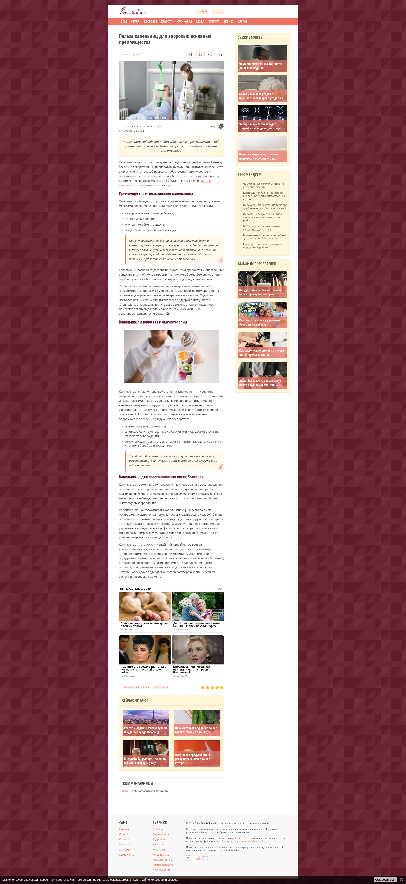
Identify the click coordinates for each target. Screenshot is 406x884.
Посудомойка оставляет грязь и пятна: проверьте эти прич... (260, 292)
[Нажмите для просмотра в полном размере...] (171, 357)
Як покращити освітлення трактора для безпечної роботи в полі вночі (265, 206)
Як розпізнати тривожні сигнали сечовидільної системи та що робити (263, 217)
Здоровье (159, 839)
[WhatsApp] (210, 54)
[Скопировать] (220, 54)
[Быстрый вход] (286, 11)
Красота (158, 844)
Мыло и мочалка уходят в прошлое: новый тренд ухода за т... (262, 96)
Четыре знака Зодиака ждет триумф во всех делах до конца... (261, 126)
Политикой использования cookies (154, 879)
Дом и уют (159, 829)
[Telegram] (191, 54)
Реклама (124, 844)
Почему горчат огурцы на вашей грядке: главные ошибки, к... (196, 730)
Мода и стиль (161, 854)
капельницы (160, 686)
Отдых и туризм (162, 859)
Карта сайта (126, 854)
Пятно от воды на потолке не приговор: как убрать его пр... (258, 156)
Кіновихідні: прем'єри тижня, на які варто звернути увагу (145, 761)
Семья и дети (161, 834)
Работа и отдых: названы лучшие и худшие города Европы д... (145, 730)
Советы (123, 834)
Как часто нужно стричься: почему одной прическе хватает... (261, 352)
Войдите (124, 791)
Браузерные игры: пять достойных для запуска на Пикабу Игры (264, 237)
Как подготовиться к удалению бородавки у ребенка (262, 246)
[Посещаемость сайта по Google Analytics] (203, 858)
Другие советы (162, 870)
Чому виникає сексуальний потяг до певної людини (260, 66)
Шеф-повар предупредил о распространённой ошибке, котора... (193, 759)
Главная (124, 829)
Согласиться (385, 879)
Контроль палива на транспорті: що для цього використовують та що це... (264, 196)
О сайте (124, 839)
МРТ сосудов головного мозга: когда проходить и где (262, 228)
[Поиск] (276, 11)
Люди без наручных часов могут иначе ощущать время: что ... (260, 383)
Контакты (125, 849)
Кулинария (159, 849)
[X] (200, 54)
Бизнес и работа (163, 865)
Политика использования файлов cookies (243, 841)
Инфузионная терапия (136, 686)
